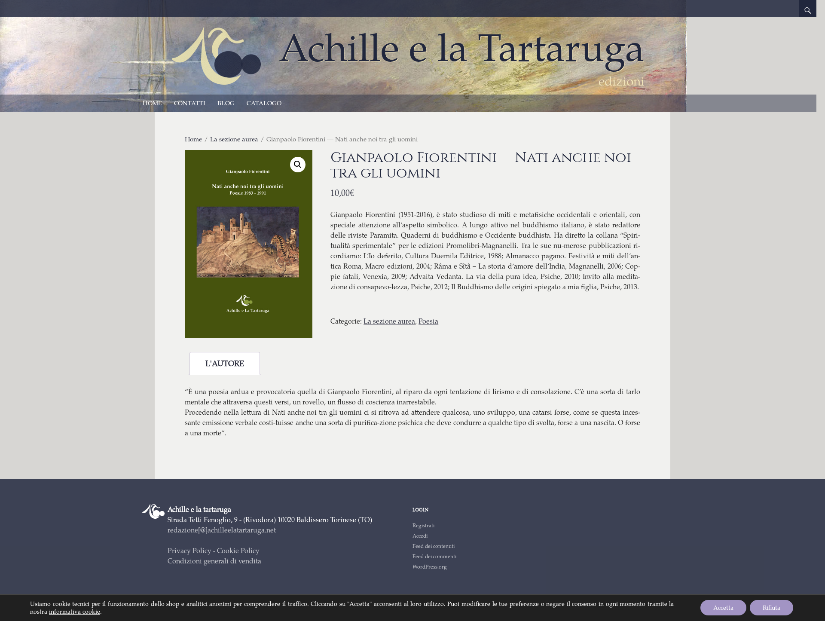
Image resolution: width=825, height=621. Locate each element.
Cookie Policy (238, 550)
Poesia (428, 321)
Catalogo (264, 103)
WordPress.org (429, 566)
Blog (226, 103)
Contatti (189, 103)
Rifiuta (771, 607)
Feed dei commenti (434, 556)
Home (152, 103)
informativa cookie (74, 611)
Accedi (420, 535)
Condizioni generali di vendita (214, 561)
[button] (298, 164)
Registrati (423, 525)
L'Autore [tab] (224, 363)
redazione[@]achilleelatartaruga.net (222, 530)
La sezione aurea (234, 139)
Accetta (723, 607)
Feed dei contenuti (433, 546)
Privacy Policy (189, 550)
